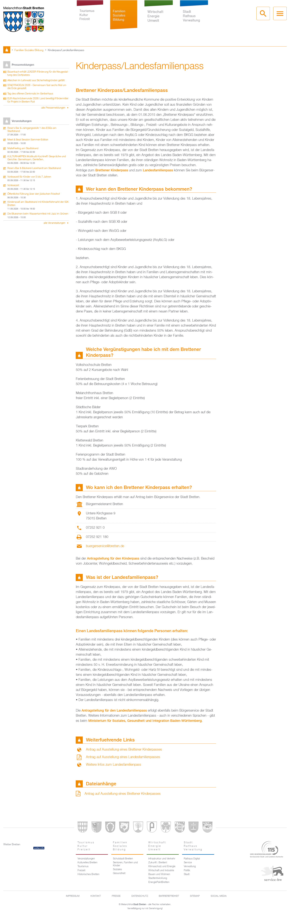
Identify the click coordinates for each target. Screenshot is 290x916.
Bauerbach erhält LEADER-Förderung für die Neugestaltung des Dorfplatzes (37, 73)
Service (188, 862)
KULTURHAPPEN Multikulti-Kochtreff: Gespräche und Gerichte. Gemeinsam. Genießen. (36, 158)
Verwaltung (190, 866)
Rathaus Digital (192, 859)
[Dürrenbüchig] (138, 828)
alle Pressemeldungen (53, 108)
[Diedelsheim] (124, 828)
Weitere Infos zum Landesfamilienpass (113, 764)
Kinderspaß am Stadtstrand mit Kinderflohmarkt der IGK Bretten (38, 203)
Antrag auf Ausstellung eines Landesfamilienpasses (123, 757)
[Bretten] (83, 828)
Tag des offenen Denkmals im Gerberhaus (30, 94)
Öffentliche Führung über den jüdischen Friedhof (33, 194)
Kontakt (95, 896)
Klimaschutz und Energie (161, 866)
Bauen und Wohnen (159, 874)
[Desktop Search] (263, 13)
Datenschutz (139, 896)
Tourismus (83, 866)
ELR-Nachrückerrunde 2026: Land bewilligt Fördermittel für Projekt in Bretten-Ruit (37, 100)
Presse (116, 896)
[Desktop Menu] (280, 13)
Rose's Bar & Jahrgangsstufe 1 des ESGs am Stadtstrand (31, 130)
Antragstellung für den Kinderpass (113, 558)
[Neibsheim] (166, 828)
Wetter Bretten (11, 844)
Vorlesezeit (13, 185)
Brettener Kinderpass (111, 170)
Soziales (117, 869)
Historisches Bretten (88, 874)
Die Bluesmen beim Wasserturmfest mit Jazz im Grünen (37, 214)
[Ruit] (193, 828)
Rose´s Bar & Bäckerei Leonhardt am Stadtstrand (34, 168)
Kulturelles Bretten (87, 862)
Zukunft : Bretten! (157, 862)
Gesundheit (119, 873)
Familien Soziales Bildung (123, 18)
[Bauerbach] (96, 828)
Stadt (186, 874)
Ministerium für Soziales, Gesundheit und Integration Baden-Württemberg (145, 720)
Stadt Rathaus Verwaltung (194, 18)
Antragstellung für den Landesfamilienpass (114, 710)
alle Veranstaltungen (55, 223)
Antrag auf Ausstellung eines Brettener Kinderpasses (124, 749)
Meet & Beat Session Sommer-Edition (27, 140)
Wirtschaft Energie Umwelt (158, 18)
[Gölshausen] (152, 828)
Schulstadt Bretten (123, 859)
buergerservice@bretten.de (105, 546)
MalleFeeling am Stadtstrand (22, 148)
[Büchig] (110, 828)
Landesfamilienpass (158, 170)
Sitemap (195, 896)
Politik (187, 870)
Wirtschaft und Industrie (161, 870)
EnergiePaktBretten (158, 882)
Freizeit (81, 870)
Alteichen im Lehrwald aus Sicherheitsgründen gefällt (36, 80)
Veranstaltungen (86, 859)
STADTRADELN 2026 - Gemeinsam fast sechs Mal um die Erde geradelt (36, 87)
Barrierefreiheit (169, 896)
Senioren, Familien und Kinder (125, 864)
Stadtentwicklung (157, 878)
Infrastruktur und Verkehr (161, 859)
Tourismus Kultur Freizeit (90, 18)
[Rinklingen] (180, 828)
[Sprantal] (207, 828)
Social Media (219, 896)
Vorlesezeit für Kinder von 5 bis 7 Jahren (29, 177)
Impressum (73, 896)
